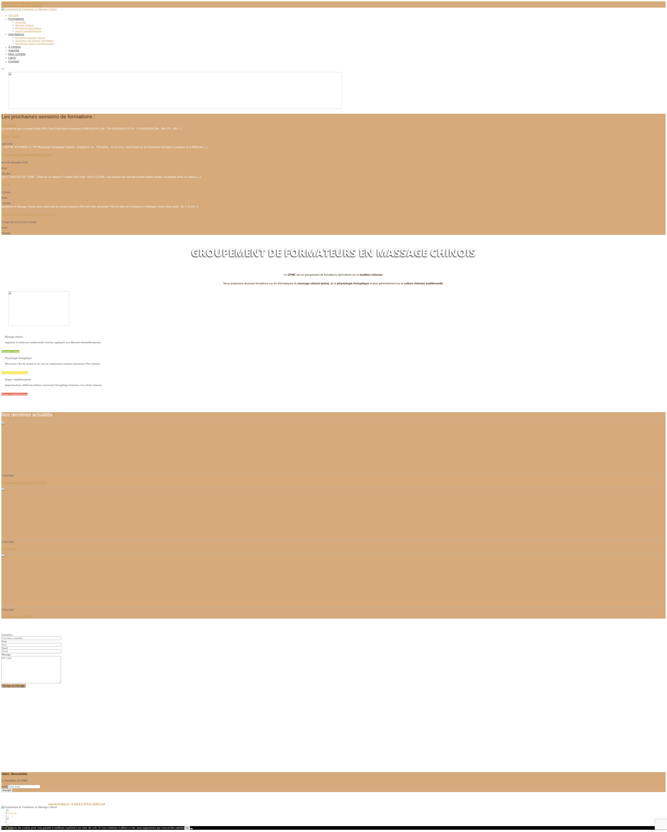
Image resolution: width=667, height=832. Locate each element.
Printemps (9, 549)
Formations (16, 19)
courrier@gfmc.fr (33, 3)
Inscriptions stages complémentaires (34, 43)
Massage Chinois (24, 25)
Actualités (20, 22)
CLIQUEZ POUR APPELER (87, 803)
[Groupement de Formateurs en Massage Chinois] (29, 9)
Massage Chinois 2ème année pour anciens (28, 214)
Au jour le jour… (11, 136)
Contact (13, 61)
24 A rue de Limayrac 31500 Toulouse (21, 6)
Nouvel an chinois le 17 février (23, 482)
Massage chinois (10, 351)
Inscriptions (16, 34)
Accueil (13, 15)
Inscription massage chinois (30, 37)
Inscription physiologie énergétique (34, 40)
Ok (187, 828)
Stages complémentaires (28, 31)
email (4, 786)
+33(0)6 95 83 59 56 (12, 3)
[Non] (191, 828)
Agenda (13, 50)
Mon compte (17, 54)
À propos (14, 47)
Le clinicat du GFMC (16, 616)
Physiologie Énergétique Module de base (26, 154)
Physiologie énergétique (28, 28)
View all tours (9, 125)
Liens (12, 58)
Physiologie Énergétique (14, 372)
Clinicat (6, 184)
